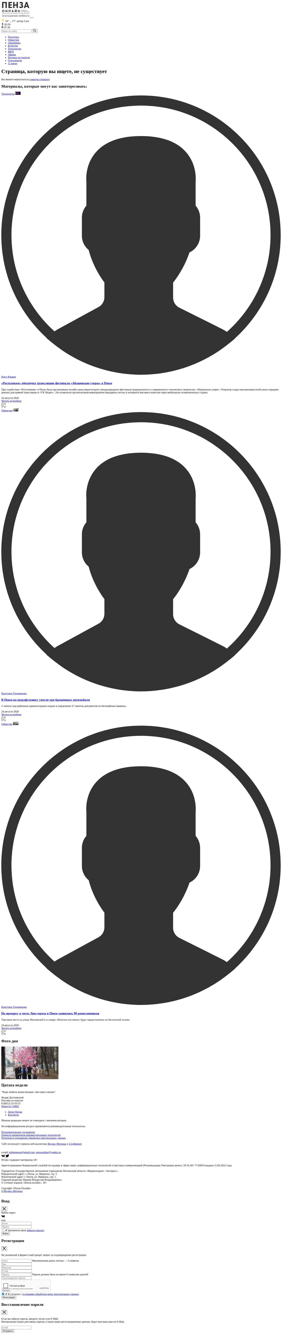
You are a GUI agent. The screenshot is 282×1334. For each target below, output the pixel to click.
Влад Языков (8, 376)
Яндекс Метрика (57, 1143)
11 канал (12, 63)
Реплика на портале (19, 57)
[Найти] (34, 31)
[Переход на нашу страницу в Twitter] (7, 1157)
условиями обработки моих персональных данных (50, 1294)
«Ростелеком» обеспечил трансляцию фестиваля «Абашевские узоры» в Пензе (56, 383)
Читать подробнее (11, 401)
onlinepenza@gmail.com (22, 1152)
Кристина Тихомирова (14, 693)
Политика (13, 37)
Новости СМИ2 (10, 1106)
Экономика (14, 42)
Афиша (12, 54)
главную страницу (39, 79)
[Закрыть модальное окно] (4, 1209)
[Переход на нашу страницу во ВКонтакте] (3, 1157)
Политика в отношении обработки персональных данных (33, 1138)
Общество (13, 40)
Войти (5, 1233)
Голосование (15, 60)
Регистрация (9, 1297)
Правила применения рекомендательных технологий (31, 1135)
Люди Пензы (15, 1111)
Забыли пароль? (35, 1230)
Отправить (8, 1331)
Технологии (14, 48)
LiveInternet (75, 1143)
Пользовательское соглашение (18, 1132)
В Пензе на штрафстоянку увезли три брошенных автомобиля (45, 700)
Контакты (13, 1114)
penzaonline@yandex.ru (48, 1152)
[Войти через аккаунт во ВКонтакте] (3, 1217)
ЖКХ (11, 51)
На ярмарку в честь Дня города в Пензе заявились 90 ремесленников (50, 1013)
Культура (13, 45)
